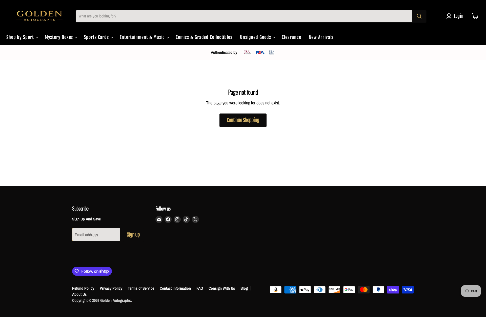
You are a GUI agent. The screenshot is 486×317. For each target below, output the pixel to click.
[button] (456, 16)
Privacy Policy (111, 288)
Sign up (133, 235)
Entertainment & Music (143, 37)
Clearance (291, 37)
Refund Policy (83, 288)
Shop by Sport (20, 37)
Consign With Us (222, 288)
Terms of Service (141, 288)
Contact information (175, 288)
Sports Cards (97, 37)
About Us (79, 294)
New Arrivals (321, 37)
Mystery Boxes (59, 37)
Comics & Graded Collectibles (204, 37)
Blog (244, 288)
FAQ (199, 288)
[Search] (419, 16)
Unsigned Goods (256, 37)
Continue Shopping (243, 120)
